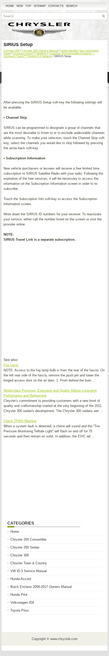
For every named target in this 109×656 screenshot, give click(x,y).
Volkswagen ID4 (22, 602)
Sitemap (40, 5)
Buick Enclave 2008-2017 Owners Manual (41, 587)
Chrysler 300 (12, 50)
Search (71, 5)
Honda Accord (20, 579)
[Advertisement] (54, 79)
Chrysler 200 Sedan (24, 547)
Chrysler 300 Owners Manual (40, 50)
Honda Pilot (18, 595)
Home (10, 5)
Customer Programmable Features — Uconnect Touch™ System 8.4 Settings (49, 55)
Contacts (55, 5)
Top (28, 5)
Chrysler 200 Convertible (28, 539)
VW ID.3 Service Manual (28, 571)
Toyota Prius (19, 610)
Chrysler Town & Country (28, 563)
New (19, 5)
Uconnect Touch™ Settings (29, 53)
